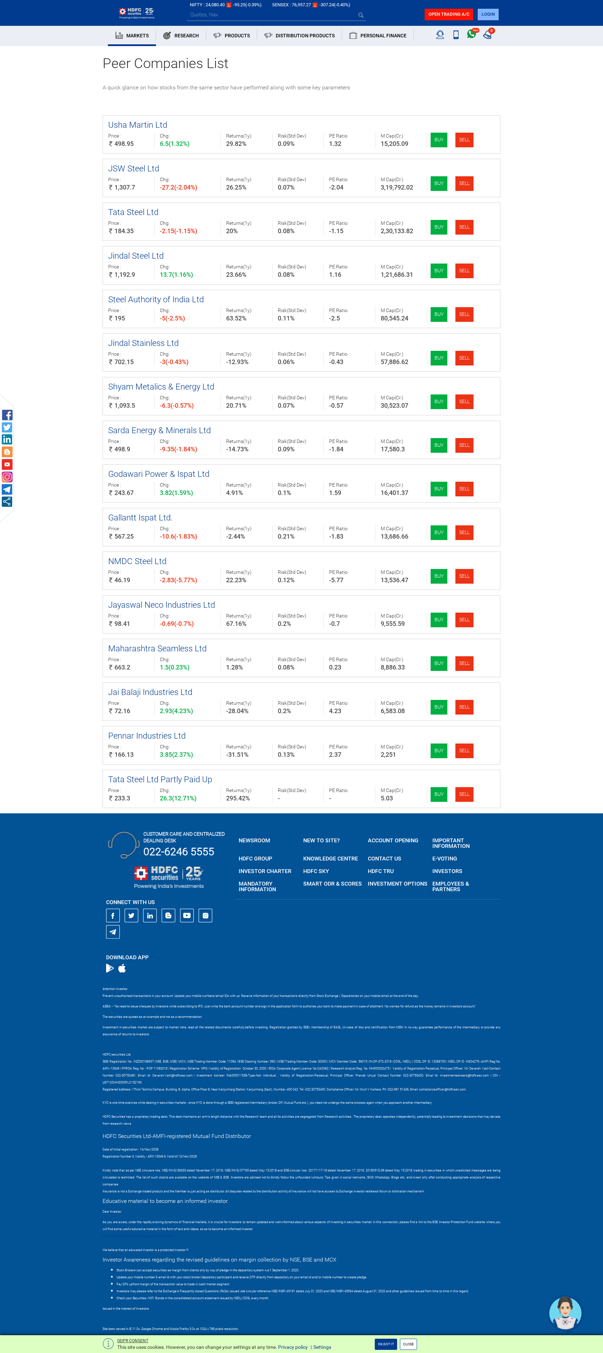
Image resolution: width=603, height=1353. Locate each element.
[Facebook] (113, 916)
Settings (322, 1347)
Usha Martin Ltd (137, 125)
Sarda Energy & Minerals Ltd (159, 430)
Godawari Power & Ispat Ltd (158, 474)
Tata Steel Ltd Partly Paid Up (160, 779)
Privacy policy (293, 1347)
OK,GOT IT (386, 1344)
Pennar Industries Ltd (147, 736)
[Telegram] (113, 932)
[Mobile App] (456, 35)
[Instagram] (206, 916)
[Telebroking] (440, 35)
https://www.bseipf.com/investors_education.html (138, 1236)
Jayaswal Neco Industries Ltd (161, 605)
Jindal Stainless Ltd (143, 343)
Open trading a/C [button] (449, 14)
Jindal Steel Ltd (136, 256)
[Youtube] (187, 916)
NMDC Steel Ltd (137, 561)
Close (408, 1344)
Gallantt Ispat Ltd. (140, 517)
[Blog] (169, 916)
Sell (464, 139)
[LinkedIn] (150, 916)
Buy (439, 139)
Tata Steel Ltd (133, 212)
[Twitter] (132, 916)
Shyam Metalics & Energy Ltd (161, 387)
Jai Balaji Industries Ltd (150, 692)
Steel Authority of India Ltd (156, 299)
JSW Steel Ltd (133, 168)
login (488, 14)
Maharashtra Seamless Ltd (157, 648)
